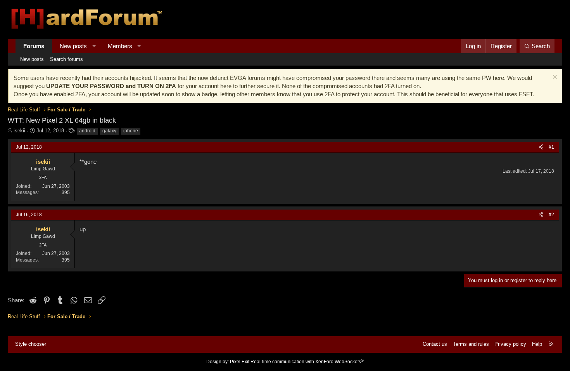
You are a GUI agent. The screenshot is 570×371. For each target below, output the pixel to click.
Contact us (435, 344)
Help (537, 344)
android (87, 130)
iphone (130, 130)
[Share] (541, 147)
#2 (551, 214)
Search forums (66, 59)
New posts (73, 46)
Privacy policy (510, 344)
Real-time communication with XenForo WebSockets (307, 361)
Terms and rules (471, 344)
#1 (551, 147)
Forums (33, 46)
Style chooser (30, 344)
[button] (94, 46)
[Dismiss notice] (554, 78)
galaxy (109, 130)
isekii (19, 130)
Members (120, 46)
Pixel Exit (239, 361)
